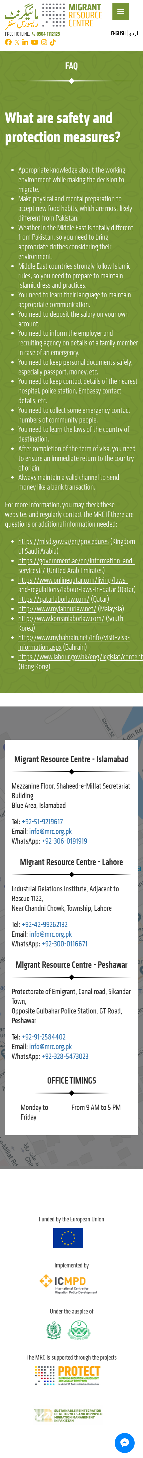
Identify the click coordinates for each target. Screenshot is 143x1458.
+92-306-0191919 (64, 841)
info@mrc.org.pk (50, 831)
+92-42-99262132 (45, 924)
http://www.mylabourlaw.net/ (57, 608)
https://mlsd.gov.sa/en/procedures (63, 541)
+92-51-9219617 (42, 822)
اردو (133, 33)
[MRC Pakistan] (53, 15)
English (118, 33)
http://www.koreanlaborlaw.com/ (61, 618)
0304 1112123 (48, 33)
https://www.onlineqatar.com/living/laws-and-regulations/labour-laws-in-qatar (73, 585)
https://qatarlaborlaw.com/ (53, 599)
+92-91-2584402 (44, 1037)
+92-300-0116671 (64, 944)
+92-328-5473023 (65, 1056)
